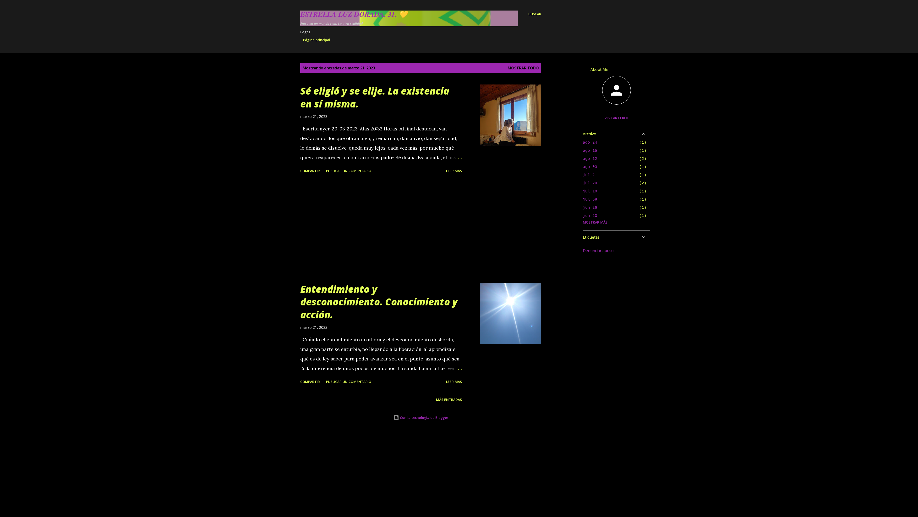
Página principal (316, 40)
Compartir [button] (310, 171)
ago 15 (590, 151)
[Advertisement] (381, 228)
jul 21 (590, 175)
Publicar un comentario (348, 171)
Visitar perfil (616, 118)
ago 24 (590, 142)
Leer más (454, 171)
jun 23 (590, 216)
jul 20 (590, 183)
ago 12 (590, 159)
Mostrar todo (523, 68)
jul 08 (590, 199)
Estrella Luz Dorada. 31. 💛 (354, 14)
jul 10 (590, 191)
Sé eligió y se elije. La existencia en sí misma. (374, 97)
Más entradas (449, 399)
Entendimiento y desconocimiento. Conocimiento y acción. (379, 301)
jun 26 (590, 208)
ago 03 (590, 167)
